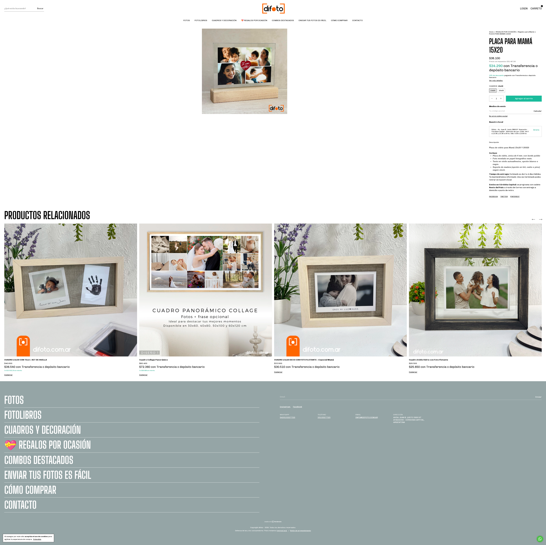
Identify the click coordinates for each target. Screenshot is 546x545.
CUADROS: (496, 86)
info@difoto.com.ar (366, 417)
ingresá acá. (282, 531)
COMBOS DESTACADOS (283, 20)
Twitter (504, 197)
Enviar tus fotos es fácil (312, 20)
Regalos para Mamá (526, 32)
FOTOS (186, 20)
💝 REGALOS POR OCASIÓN (254, 20)
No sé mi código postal (498, 116)
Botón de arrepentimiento (300, 531)
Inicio (491, 32)
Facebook (493, 197)
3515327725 (324, 417)
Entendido (37, 539)
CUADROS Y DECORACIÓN (224, 20)
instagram (285, 407)
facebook (297, 407)
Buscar (40, 8)
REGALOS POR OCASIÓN (506, 32)
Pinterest (515, 197)
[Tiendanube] (273, 522)
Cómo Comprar (339, 20)
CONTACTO (357, 20)
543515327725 (287, 417)
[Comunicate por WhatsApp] (540, 539)
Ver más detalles (496, 81)
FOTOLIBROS (201, 20)
